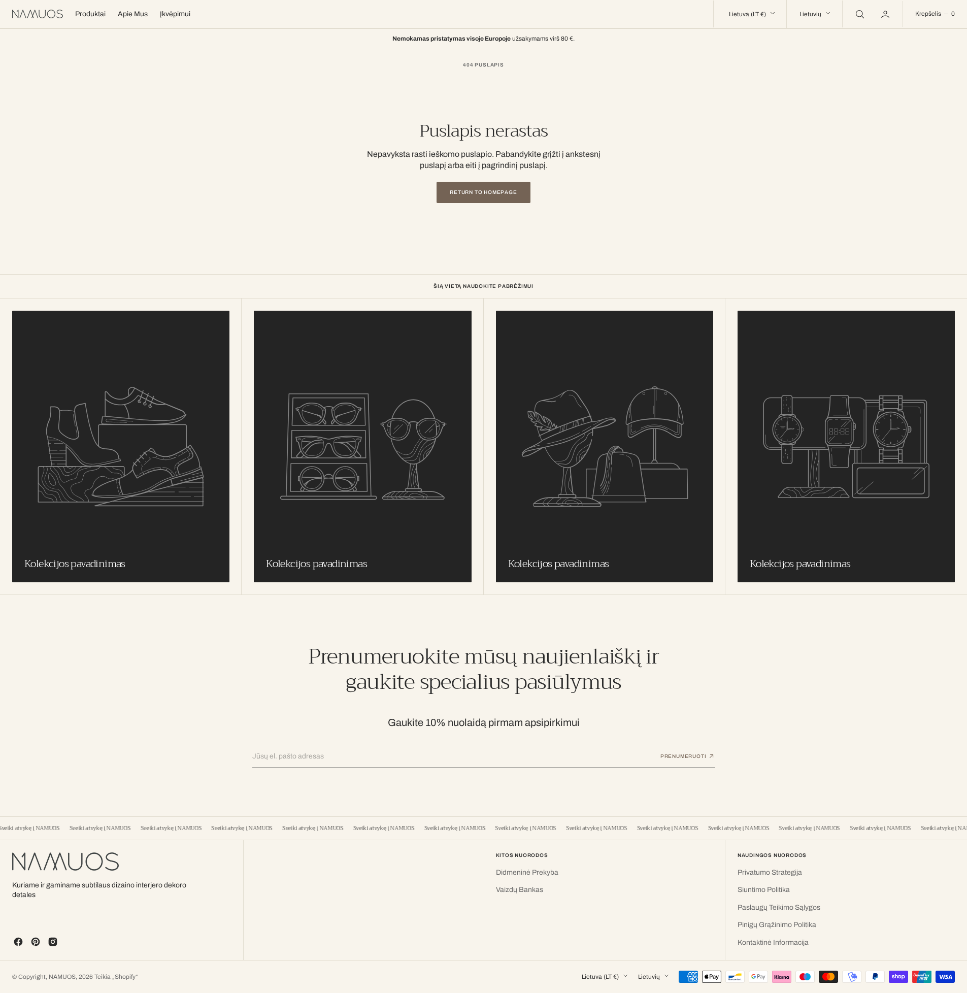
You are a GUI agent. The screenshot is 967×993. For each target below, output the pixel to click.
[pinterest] (35, 942)
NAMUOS (62, 976)
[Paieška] (859, 14)
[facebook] (18, 942)
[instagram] (53, 942)
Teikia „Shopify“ (116, 976)
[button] (886, 14)
